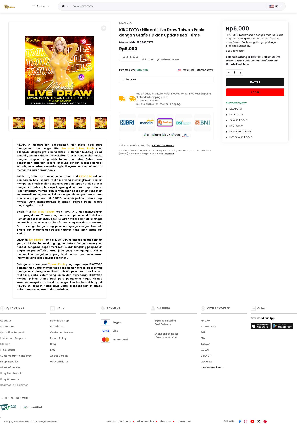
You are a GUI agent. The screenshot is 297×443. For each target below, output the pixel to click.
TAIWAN (206, 344)
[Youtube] (252, 422)
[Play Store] (282, 327)
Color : (129, 79)
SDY (203, 338)
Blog (53, 344)
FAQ (52, 350)
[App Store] (261, 327)
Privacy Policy (145, 421)
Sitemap (5, 344)
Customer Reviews (61, 332)
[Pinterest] (265, 422)
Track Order (7, 350)
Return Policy (58, 338)
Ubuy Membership (11, 373)
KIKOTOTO (125, 22)
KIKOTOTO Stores (163, 145)
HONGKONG (208, 326)
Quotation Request (12, 332)
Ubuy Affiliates (59, 361)
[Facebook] (240, 422)
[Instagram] (246, 422)
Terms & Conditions (118, 421)
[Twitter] (259, 422)
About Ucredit (59, 355)
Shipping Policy (9, 361)
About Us (6, 320)
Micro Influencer (10, 367)
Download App (59, 320)
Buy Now (169, 153)
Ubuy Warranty (9, 379)
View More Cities (211, 367)
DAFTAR (255, 82)
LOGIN (255, 92)
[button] (103, 28)
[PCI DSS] (8, 407)
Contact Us (7, 326)
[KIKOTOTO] (9, 6)
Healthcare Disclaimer (14, 385)
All (63, 6)
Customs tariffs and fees (16, 355)
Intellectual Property (13, 338)
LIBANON (206, 355)
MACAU (205, 320)
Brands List (57, 326)
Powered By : (127, 69)
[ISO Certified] (31, 407)
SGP (203, 332)
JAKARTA (206, 361)
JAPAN (205, 350)
